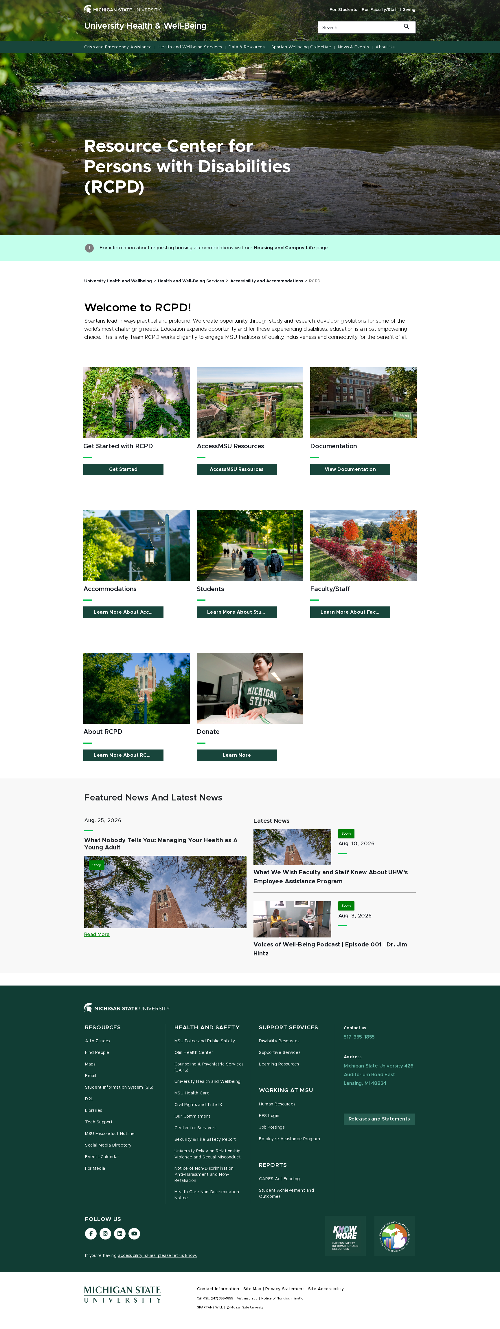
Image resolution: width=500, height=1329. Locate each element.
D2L (89, 1099)
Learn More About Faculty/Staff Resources (355, 612)
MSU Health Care (192, 1093)
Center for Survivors (195, 1128)
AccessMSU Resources (237, 469)
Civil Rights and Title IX (198, 1105)
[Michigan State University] (122, 9)
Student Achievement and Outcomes (286, 1194)
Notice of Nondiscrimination (283, 1298)
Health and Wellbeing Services (190, 47)
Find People (97, 1053)
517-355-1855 (359, 1036)
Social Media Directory (108, 1145)
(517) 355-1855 (222, 1298)
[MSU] (250, 1013)
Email (90, 1076)
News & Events (353, 47)
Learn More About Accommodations (128, 612)
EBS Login (269, 1116)
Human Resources (277, 1104)
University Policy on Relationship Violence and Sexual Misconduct (207, 1154)
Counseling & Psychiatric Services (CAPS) (209, 1067)
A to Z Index (98, 1041)
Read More (97, 934)
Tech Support (99, 1122)
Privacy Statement (284, 1289)
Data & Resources (246, 47)
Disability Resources (279, 1041)
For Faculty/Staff (380, 10)
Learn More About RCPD (124, 755)
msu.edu (251, 1298)
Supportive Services (279, 1053)
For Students (343, 10)
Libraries (93, 1111)
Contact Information (218, 1289)
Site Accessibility (326, 1289)
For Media (95, 1169)
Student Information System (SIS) (119, 1087)
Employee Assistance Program (289, 1139)
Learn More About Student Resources (242, 612)
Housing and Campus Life (284, 248)
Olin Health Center (194, 1053)
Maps (90, 1064)
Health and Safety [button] (207, 1027)
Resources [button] (103, 1027)
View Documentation (350, 469)
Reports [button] (273, 1165)
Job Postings (271, 1127)
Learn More (237, 755)
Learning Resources (279, 1064)
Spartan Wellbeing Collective (301, 47)
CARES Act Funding (279, 1179)
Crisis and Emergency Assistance (118, 47)
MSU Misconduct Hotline (110, 1134)
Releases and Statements (379, 1119)
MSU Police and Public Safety (204, 1041)
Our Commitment (192, 1116)
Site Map (252, 1289)
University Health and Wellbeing (207, 1082)
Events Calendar (102, 1157)
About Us (385, 47)
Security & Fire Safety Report (205, 1140)
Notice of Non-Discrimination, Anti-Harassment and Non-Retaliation (204, 1175)
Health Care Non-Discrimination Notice (206, 1195)
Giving (409, 10)
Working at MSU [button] (286, 1090)
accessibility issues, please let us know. (157, 1256)
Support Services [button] (288, 1027)
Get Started (123, 469)
